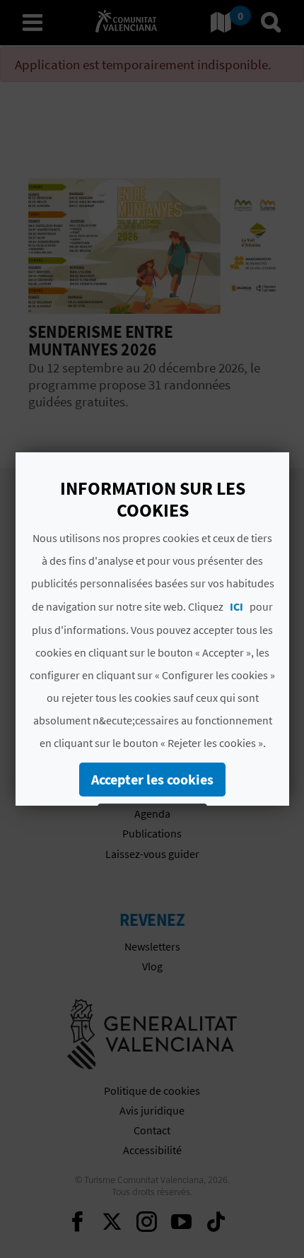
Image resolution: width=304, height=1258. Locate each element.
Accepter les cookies (152, 779)
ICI (236, 606)
